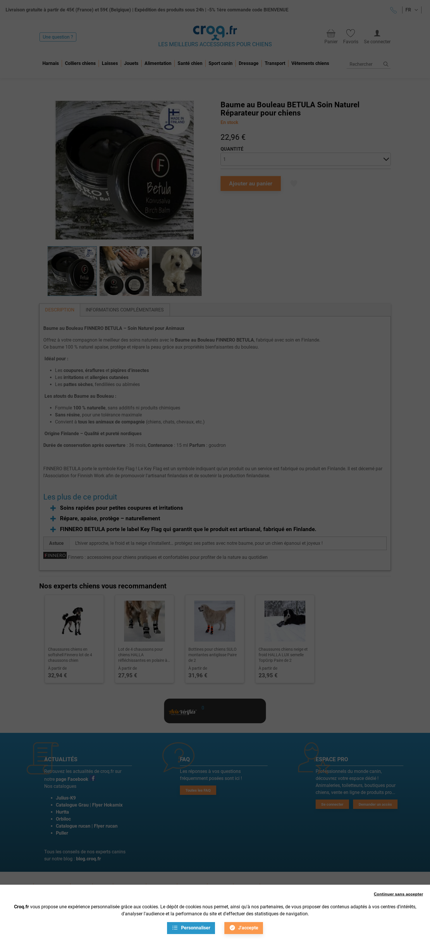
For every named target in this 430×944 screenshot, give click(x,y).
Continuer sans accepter (398, 894)
